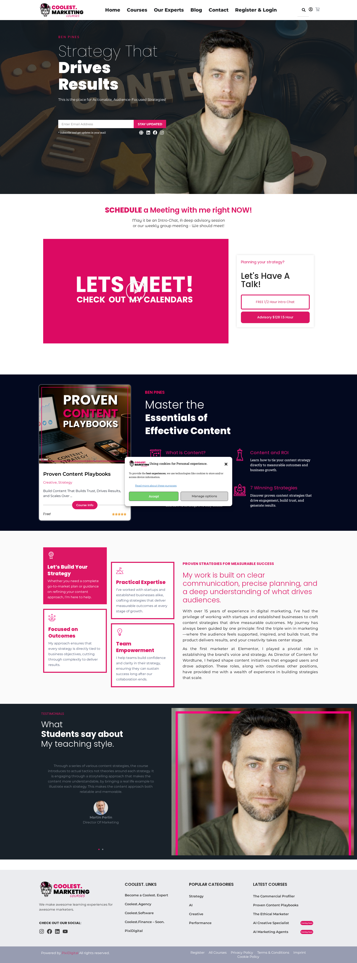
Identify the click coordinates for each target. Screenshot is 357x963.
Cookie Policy (248, 957)
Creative (196, 914)
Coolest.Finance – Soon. (144, 922)
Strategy (196, 896)
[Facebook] (155, 132)
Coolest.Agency (138, 904)
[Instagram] (161, 132)
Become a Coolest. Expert (146, 895)
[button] (226, 463)
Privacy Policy (242, 953)
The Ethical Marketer (271, 914)
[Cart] (317, 9)
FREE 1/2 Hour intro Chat (275, 302)
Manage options (204, 496)
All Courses (218, 953)
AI (191, 905)
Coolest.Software (139, 913)
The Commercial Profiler (274, 896)
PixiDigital (134, 931)
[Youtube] (65, 931)
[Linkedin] (148, 132)
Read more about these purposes (156, 485)
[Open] (304, 10)
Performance (200, 923)
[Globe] (141, 132)
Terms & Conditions (273, 953)
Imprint (299, 953)
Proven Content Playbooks (77, 474)
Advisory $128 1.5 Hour (275, 317)
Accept (154, 496)
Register (197, 953)
